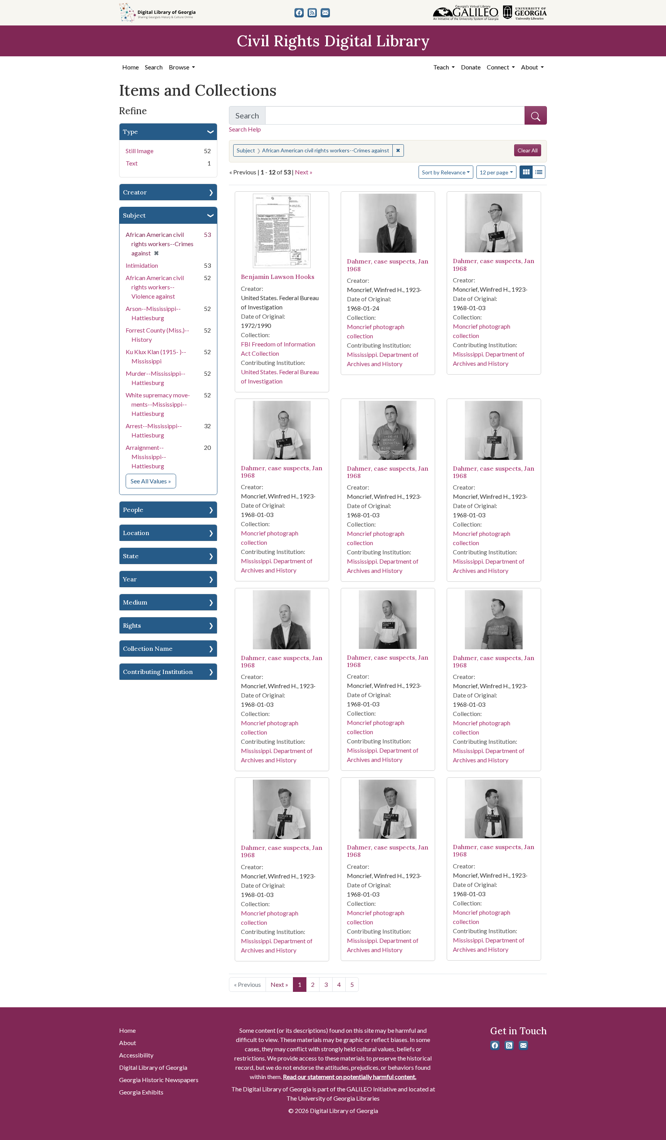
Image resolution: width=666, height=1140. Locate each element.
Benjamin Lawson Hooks (277, 276)
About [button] (530, 67)
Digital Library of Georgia (153, 1067)
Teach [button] (441, 67)
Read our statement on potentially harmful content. (349, 1076)
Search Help (245, 129)
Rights (132, 625)
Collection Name (148, 648)
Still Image (139, 150)
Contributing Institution (158, 672)
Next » (304, 172)
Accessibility (136, 1055)
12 (494, 172)
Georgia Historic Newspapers (158, 1079)
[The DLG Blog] (312, 12)
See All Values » (153, 481)
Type (130, 131)
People (133, 509)
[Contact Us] (325, 12)
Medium (135, 602)
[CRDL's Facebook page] (299, 12)
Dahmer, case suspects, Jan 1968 (387, 264)
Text (132, 163)
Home (130, 67)
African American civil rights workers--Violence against (155, 287)
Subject (134, 215)
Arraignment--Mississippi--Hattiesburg (146, 457)
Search (154, 67)
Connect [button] (498, 67)
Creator (135, 192)
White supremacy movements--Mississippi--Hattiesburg (158, 404)
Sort (444, 172)
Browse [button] (179, 67)
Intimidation (142, 265)
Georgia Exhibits (141, 1092)
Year (130, 579)
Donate (471, 67)
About (127, 1042)
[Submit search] (536, 115)
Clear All (528, 150)
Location (136, 533)
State (131, 556)
